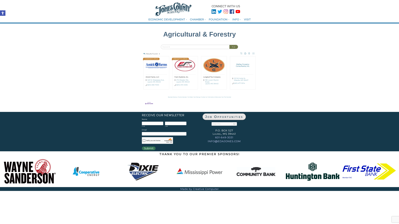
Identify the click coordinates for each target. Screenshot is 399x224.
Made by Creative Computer (199, 189)
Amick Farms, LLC (152, 77)
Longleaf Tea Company (211, 77)
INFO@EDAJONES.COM (224, 141)
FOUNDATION (218, 19)
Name (144, 119)
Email (144, 130)
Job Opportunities (224, 117)
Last (166, 126)
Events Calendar (182, 97)
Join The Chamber (226, 97)
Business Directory (172, 97)
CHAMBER (197, 19)
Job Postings (197, 97)
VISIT (247, 19)
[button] (2, 13)
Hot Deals (190, 97)
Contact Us (204, 97)
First (143, 126)
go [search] (234, 47)
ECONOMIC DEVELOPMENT (167, 19)
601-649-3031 (224, 137)
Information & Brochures (214, 97)
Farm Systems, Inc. (182, 77)
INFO (236, 19)
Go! (234, 124)
